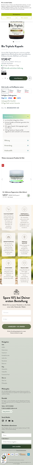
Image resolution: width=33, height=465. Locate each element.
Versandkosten (17, 462)
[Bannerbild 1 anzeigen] (13, 41)
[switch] (3, 462)
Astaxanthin (4, 369)
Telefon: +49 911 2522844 (7, 406)
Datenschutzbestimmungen (21, 450)
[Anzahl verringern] (2, 78)
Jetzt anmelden (16, 446)
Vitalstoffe (4, 372)
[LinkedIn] (12, 421)
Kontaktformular (5, 355)
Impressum (4, 353)
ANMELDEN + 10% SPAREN (16, 327)
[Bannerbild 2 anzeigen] (14, 41)
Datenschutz (5, 350)
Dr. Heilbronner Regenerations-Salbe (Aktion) (15, 192)
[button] (16, 24)
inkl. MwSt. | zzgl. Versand (7, 63)
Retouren (4, 363)
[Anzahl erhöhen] (7, 78)
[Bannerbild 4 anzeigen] (18, 41)
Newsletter (4, 361)
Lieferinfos (4, 358)
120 (4, 74)
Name (3, 432)
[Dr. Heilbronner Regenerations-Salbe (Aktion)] (16, 176)
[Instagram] (3, 421)
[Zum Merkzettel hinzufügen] (30, 78)
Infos (3, 345)
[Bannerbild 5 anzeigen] (19, 41)
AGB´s (3, 347)
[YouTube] (9, 421)
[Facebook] (6, 421)
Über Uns (4, 380)
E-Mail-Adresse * (5, 438)
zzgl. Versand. (10, 197)
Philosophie (4, 383)
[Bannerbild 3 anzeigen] (16, 41)
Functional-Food (5, 374)
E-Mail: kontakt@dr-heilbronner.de (9, 408)
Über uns (4, 378)
